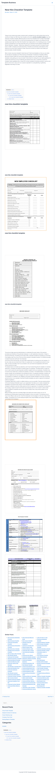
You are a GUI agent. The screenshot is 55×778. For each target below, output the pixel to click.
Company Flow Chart (7, 717)
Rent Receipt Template (27, 665)
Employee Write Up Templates (29, 676)
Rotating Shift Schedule (42, 661)
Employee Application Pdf (28, 663)
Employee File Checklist (13, 657)
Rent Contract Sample (13, 677)
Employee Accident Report (14, 674)
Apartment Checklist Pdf (27, 645)
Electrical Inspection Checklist (14, 658)
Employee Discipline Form (13, 668)
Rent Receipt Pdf (41, 685)
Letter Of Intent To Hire (42, 637)
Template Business (8, 3)
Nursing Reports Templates (8, 719)
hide (12, 89)
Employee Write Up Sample (28, 669)
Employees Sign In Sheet (28, 650)
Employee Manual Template (14, 660)
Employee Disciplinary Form (28, 666)
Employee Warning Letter (28, 671)
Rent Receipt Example (13, 673)
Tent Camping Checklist (42, 655)
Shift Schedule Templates (42, 644)
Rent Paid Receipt (41, 660)
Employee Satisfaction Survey (29, 689)
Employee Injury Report (27, 655)
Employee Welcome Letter (13, 661)
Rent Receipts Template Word (14, 666)
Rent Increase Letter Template (14, 653)
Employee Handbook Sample (43, 648)
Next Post (51, 696)
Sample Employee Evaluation (14, 679)
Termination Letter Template (28, 687)
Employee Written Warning (28, 681)
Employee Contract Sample (14, 684)
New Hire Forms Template (13, 648)
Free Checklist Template (42, 668)
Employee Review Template (43, 642)
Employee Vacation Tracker (43, 650)
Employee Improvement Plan (28, 682)
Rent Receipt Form (41, 681)
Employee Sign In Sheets (28, 679)
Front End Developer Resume (43, 666)
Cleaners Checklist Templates (44, 676)
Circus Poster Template (7, 710)
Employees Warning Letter (43, 677)
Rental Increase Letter (27, 647)
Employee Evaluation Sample (28, 657)
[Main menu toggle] (52, 2)
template (4, 726)
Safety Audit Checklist (27, 677)
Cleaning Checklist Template (43, 687)
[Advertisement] (16, 24)
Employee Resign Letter (27, 648)
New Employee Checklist (13, 640)
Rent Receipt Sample (12, 655)
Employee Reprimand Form (28, 668)
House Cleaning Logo (7, 715)
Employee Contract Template (14, 676)
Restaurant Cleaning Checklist (29, 658)
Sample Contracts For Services (9, 712)
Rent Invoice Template (27, 640)
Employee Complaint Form (43, 679)
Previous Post (6, 696)
